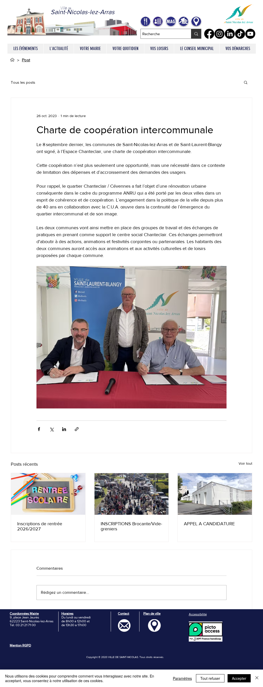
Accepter (239, 678)
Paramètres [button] (182, 678)
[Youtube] (250, 34)
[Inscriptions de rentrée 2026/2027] (48, 494)
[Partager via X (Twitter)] (51, 429)
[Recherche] (196, 34)
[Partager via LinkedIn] (64, 429)
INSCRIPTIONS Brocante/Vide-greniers (131, 526)
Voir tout (245, 463)
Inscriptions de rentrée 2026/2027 (39, 526)
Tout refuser (210, 678)
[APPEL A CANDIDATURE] (215, 494)
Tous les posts (23, 82)
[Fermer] (257, 678)
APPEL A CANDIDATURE (209, 523)
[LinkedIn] (230, 34)
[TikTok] (240, 34)
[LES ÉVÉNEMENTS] (12, 59)
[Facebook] (209, 34)
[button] (90, 49)
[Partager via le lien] (76, 429)
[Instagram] (219, 34)
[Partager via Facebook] (38, 429)
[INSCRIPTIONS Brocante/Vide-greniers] (132, 494)
